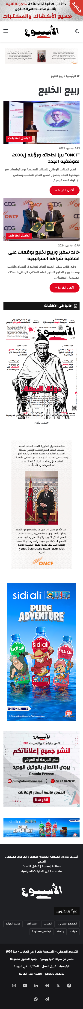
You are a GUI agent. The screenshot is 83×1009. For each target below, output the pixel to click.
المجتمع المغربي (68, 923)
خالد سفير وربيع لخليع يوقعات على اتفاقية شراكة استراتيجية (44, 255)
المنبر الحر (32, 923)
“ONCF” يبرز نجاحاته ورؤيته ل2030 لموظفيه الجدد (46, 158)
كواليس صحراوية (41, 931)
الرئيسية (71, 76)
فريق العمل (49, 966)
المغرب (48, 923)
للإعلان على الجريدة (30, 974)
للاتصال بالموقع (54, 974)
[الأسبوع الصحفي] (41, 31)
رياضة (60, 931)
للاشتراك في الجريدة (26, 966)
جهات (74, 931)
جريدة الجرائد (13, 923)
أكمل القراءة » (64, 190)
